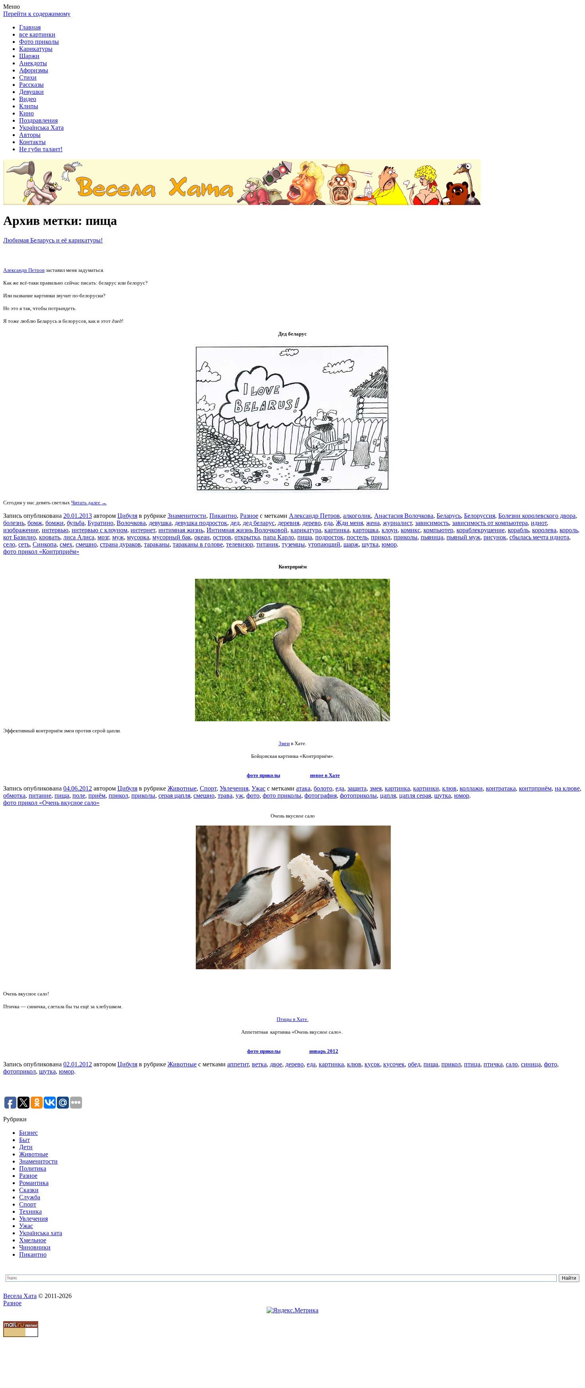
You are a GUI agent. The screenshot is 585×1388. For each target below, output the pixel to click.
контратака (501, 788)
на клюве (567, 788)
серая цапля (174, 795)
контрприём (535, 788)
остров (222, 537)
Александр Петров (24, 270)
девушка (160, 522)
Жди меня (349, 522)
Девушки (31, 91)
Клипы (28, 106)
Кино (26, 113)
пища (304, 537)
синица (531, 1064)
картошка (365, 530)
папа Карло (278, 537)
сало (512, 1064)
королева (544, 530)
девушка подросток (201, 522)
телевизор (239, 544)
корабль (518, 530)
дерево (311, 522)
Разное (249, 515)
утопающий (324, 544)
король (569, 530)
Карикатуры (36, 48)
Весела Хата (20, 1295)
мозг (103, 537)
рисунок (495, 537)
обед (414, 1064)
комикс (410, 530)
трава (225, 795)
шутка (370, 544)
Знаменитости (187, 515)
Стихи (28, 77)
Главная (30, 27)
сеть (23, 544)
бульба (75, 522)
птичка (493, 1064)
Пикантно (223, 515)
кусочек (394, 1064)
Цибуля (127, 515)
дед (235, 522)
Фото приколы (39, 41)
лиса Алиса (78, 537)
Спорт (208, 788)
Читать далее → (89, 503)
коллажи (471, 788)
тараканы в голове (198, 544)
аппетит (238, 1064)
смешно (86, 544)
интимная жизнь (180, 530)
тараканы (157, 544)
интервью (55, 530)
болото (323, 788)
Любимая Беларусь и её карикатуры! (53, 240)
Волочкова (131, 522)
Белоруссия (479, 515)
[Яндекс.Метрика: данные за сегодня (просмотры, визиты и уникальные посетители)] (292, 1310)
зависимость (432, 522)
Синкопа (45, 544)
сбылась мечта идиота (539, 537)
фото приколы (263, 775)
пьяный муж (463, 537)
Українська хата (40, 1233)
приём (96, 795)
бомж (34, 522)
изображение (21, 530)
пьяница (432, 537)
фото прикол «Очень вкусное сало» (51, 802)
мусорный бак (171, 537)
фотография (320, 795)
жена (373, 522)
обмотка (14, 795)
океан (202, 537)
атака (303, 788)
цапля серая (415, 795)
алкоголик (357, 515)
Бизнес (28, 1132)
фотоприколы (358, 795)
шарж (351, 544)
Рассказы (31, 84)
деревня (288, 522)
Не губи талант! (40, 149)
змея (376, 788)
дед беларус (259, 522)
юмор (389, 544)
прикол (380, 537)
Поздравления (38, 120)
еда (328, 522)
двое (276, 1064)
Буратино (100, 522)
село (9, 544)
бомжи (54, 522)
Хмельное (32, 1240)
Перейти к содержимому (36, 13)
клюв (449, 788)
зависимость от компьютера (490, 522)
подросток (329, 537)
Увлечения (234, 788)
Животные (182, 788)
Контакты (32, 142)
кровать (49, 537)
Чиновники (35, 1247)
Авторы (30, 134)
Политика (32, 1168)
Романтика (34, 1182)
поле (78, 795)
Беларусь (449, 515)
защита (357, 788)
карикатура (306, 530)
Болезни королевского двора (536, 515)
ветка (259, 1064)
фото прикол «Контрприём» (41, 551)
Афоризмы (33, 70)
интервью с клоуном (99, 530)
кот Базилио (19, 537)
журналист (397, 522)
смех (66, 544)
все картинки (37, 34)
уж (239, 795)
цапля (388, 795)
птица (472, 1064)
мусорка (138, 537)
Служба (29, 1197)
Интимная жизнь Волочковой (247, 530)
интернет (143, 530)
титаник (267, 544)
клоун (390, 530)
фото (252, 795)
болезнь (13, 522)
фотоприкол (19, 1071)
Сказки (29, 1190)
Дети (26, 1147)
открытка (247, 537)
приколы (405, 537)
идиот (539, 522)
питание (40, 795)
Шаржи (29, 56)
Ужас (258, 788)
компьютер (438, 530)
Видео (27, 99)
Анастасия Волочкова (403, 515)
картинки (426, 788)
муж (118, 537)
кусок (372, 1064)
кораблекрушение (480, 530)
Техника (30, 1211)
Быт (24, 1139)
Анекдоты (33, 63)
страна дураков (120, 544)
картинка (336, 530)
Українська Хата (41, 127)
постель (357, 537)
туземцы (293, 544)
